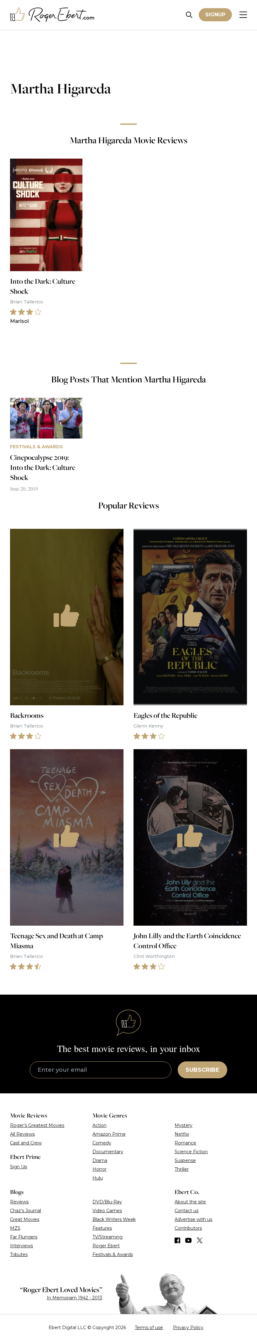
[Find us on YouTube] (188, 1240)
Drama (99, 1160)
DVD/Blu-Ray (107, 1202)
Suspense (185, 1160)
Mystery (183, 1125)
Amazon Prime (109, 1134)
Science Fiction (191, 1151)
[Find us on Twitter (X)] (199, 1240)
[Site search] (189, 15)
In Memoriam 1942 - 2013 (74, 1298)
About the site (190, 1202)
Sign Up (18, 1167)
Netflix (182, 1134)
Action (99, 1125)
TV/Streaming (107, 1237)
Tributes (19, 1254)
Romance (185, 1143)
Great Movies (24, 1219)
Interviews (21, 1246)
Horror (99, 1169)
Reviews (19, 1202)
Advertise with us (193, 1219)
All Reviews (22, 1134)
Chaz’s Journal (25, 1210)
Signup (215, 15)
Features (102, 1228)
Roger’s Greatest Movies (37, 1125)
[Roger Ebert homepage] (52, 15)
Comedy (101, 1143)
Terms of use (149, 1327)
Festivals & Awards (112, 1254)
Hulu (97, 1178)
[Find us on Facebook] (177, 1240)
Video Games (107, 1210)
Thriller (182, 1169)
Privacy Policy (188, 1327)
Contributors (188, 1228)
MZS (15, 1228)
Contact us (186, 1210)
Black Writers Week (114, 1219)
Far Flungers (23, 1237)
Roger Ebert (106, 1246)
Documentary (107, 1151)
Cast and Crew (26, 1143)
